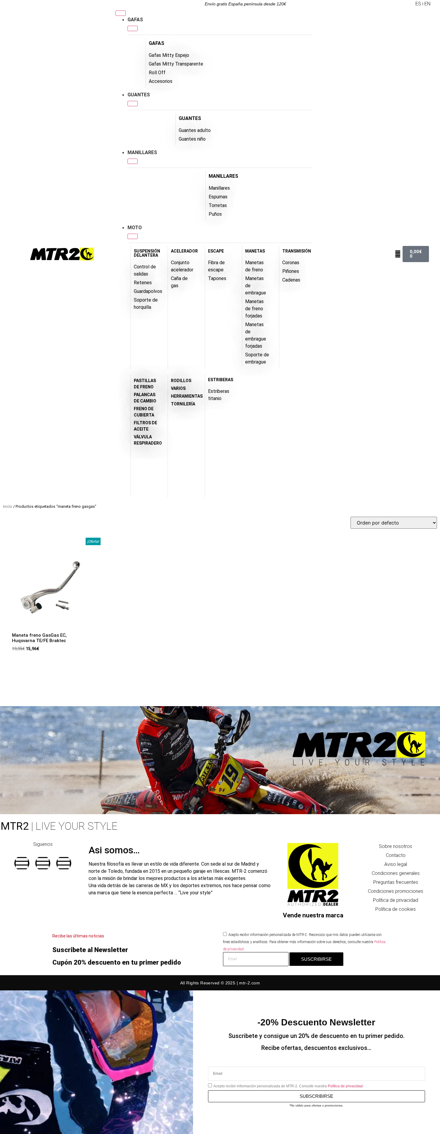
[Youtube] (63, 863)
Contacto (396, 855)
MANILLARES (223, 176)
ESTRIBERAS (220, 379)
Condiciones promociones (395, 891)
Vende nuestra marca (313, 915)
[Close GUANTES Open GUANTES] (133, 103)
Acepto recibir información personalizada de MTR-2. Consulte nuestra (288, 1086)
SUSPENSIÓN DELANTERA (147, 253)
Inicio (7, 506)
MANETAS (255, 251)
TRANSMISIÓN (296, 251)
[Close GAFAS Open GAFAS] (133, 28)
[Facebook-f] (21, 863)
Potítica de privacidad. (346, 1086)
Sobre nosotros (395, 846)
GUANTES (190, 118)
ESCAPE (216, 251)
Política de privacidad (395, 900)
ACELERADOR (184, 251)
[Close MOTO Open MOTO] (133, 236)
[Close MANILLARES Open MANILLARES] (133, 161)
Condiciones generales (396, 873)
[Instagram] (42, 863)
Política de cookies (395, 909)
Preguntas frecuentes (395, 882)
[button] (410, 3)
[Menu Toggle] (121, 13)
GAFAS (156, 43)
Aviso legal (395, 864)
